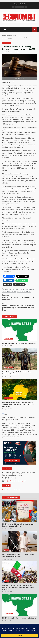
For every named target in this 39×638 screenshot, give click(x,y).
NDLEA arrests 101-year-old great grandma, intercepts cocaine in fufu (19, 511)
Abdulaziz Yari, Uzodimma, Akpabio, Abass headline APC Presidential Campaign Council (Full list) (19, 572)
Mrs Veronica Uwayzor (23, 291)
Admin (6, 52)
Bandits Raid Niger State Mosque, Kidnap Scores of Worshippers (19, 359)
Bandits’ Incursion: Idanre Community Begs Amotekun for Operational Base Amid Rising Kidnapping (19, 389)
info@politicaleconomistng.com (15, 481)
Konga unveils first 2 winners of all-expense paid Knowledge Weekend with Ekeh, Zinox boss (18, 306)
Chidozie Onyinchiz (18, 289)
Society (6, 550)
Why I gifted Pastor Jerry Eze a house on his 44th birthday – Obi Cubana (19, 541)
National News (7, 43)
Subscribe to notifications (11, 490)
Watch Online (34, 29)
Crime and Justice (9, 519)
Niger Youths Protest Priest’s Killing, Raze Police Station (18, 297)
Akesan (9, 289)
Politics (6, 580)
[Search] (29, 29)
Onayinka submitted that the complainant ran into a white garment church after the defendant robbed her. (18, 253)
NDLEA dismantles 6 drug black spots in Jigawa (19, 330)
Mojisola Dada (30, 289)
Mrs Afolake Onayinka (9, 291)
